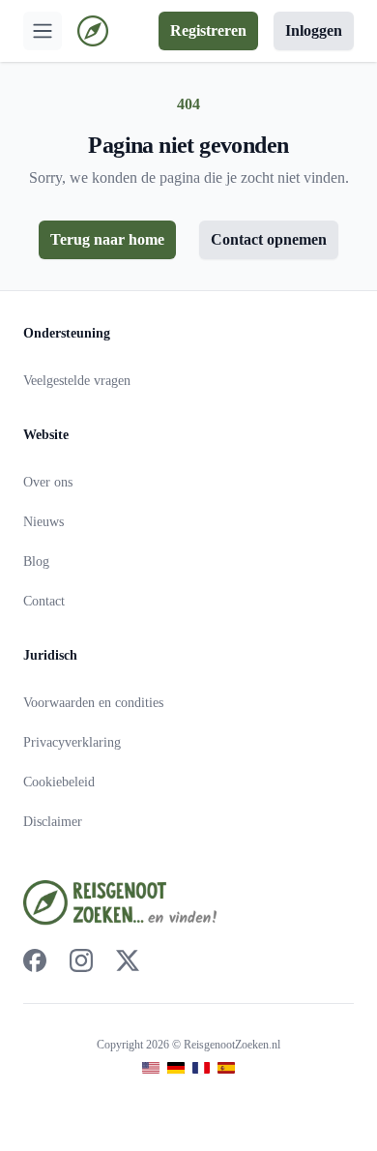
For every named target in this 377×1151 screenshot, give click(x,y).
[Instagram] (81, 960)
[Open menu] (42, 31)
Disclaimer (52, 821)
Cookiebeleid (59, 782)
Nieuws (43, 522)
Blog (36, 561)
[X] (127, 960)
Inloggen (313, 30)
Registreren (208, 30)
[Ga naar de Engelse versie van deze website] (151, 1068)
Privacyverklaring (72, 742)
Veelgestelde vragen (76, 380)
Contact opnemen (269, 239)
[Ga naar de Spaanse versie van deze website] (226, 1068)
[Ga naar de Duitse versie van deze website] (176, 1068)
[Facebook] (34, 960)
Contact (44, 601)
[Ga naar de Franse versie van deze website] (201, 1068)
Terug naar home (107, 239)
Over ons (47, 482)
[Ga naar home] (92, 30)
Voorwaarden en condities (93, 702)
